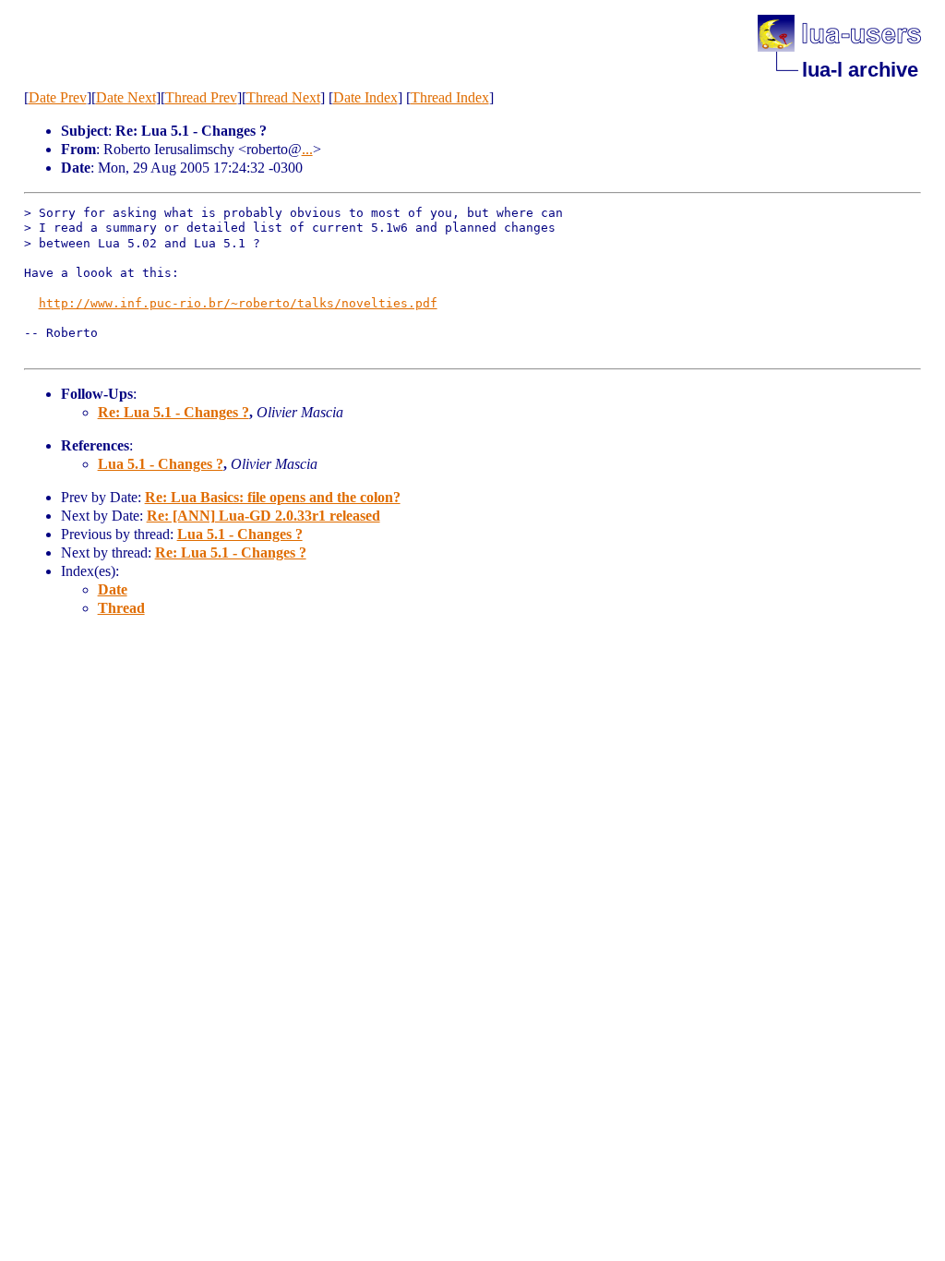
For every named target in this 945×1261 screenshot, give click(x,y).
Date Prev (58, 97)
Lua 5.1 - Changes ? (160, 464)
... (307, 149)
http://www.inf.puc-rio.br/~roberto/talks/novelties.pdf (238, 303)
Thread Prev (201, 97)
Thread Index (450, 97)
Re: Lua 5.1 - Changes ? (173, 412)
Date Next (126, 97)
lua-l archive (860, 69)
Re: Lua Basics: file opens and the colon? (273, 497)
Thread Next (283, 97)
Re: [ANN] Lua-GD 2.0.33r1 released (263, 515)
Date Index (365, 97)
